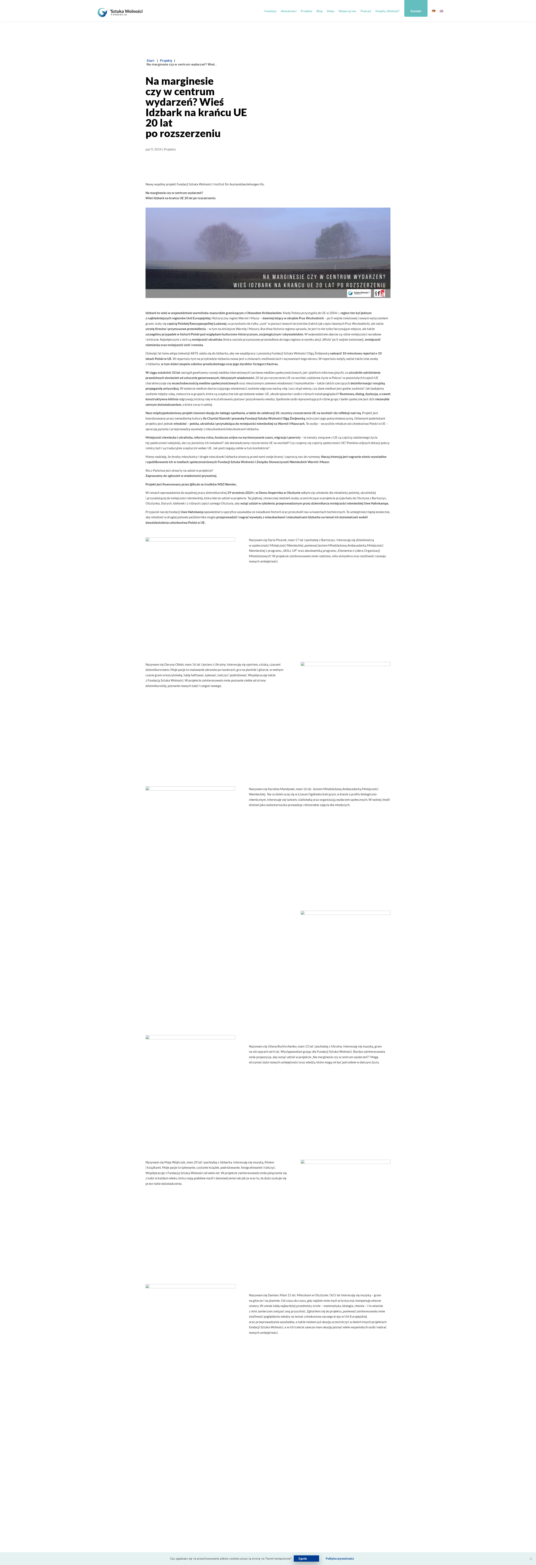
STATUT (169, 1535)
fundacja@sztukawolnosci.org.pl (257, 1490)
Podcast (366, 11)
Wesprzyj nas (347, 11)
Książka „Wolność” (387, 11)
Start (150, 61)
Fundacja (270, 11)
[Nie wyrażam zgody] (531, 1559)
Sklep (330, 11)
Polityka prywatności (314, 1521)
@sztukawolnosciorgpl (245, 1517)
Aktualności (288, 11)
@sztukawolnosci (248, 1508)
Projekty (306, 11)
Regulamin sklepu (312, 1512)
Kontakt (416, 11)
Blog (319, 11)
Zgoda (302, 1558)
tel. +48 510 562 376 (251, 1499)
